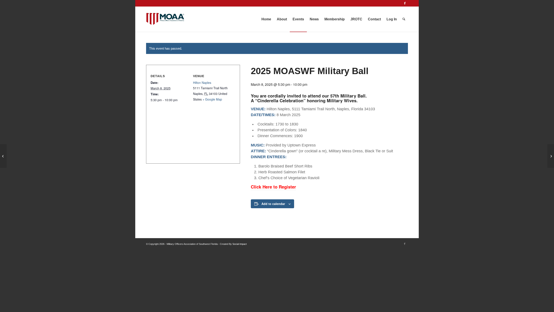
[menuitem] (266, 19)
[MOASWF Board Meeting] (3, 156)
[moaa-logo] (165, 19)
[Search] (404, 19)
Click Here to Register (273, 187)
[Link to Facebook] (404, 3)
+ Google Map (212, 99)
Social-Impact (239, 244)
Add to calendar (273, 204)
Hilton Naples (202, 82)
